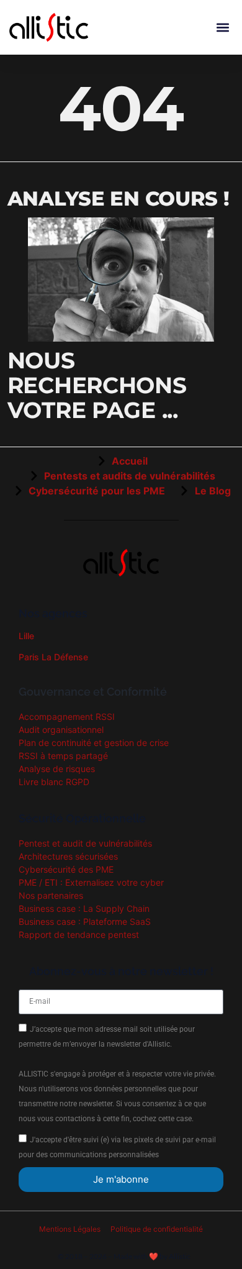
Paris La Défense (53, 657)
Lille (26, 635)
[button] (222, 27)
